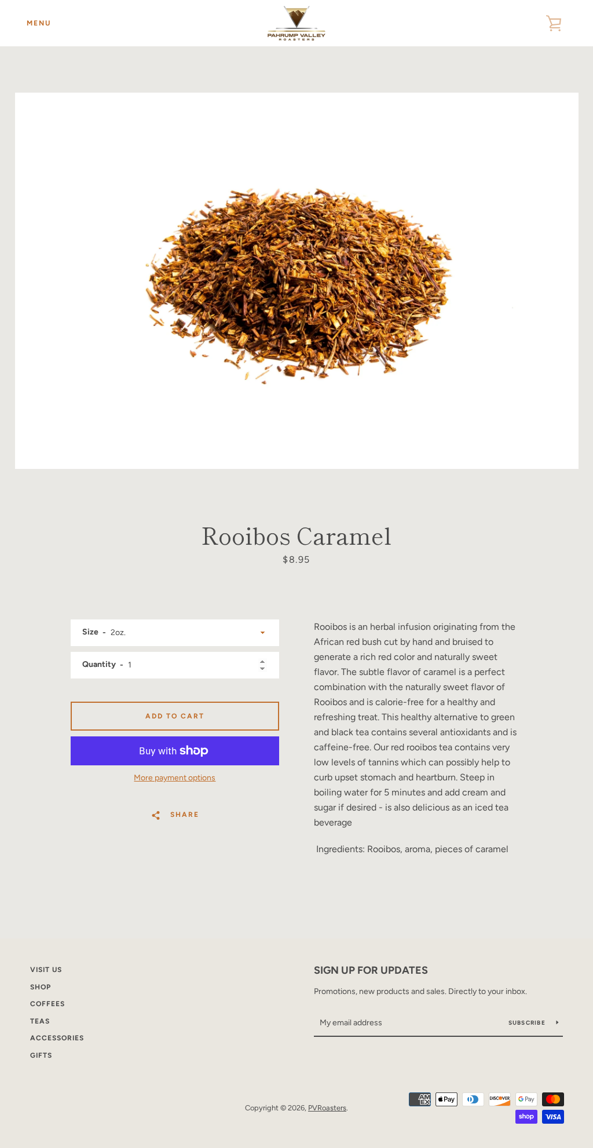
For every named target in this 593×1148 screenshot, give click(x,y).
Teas (40, 1021)
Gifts (41, 1055)
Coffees (47, 1004)
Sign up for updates (371, 970)
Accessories (57, 1038)
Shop (40, 987)
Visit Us (46, 970)
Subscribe (528, 1022)
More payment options (174, 778)
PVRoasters (327, 1107)
